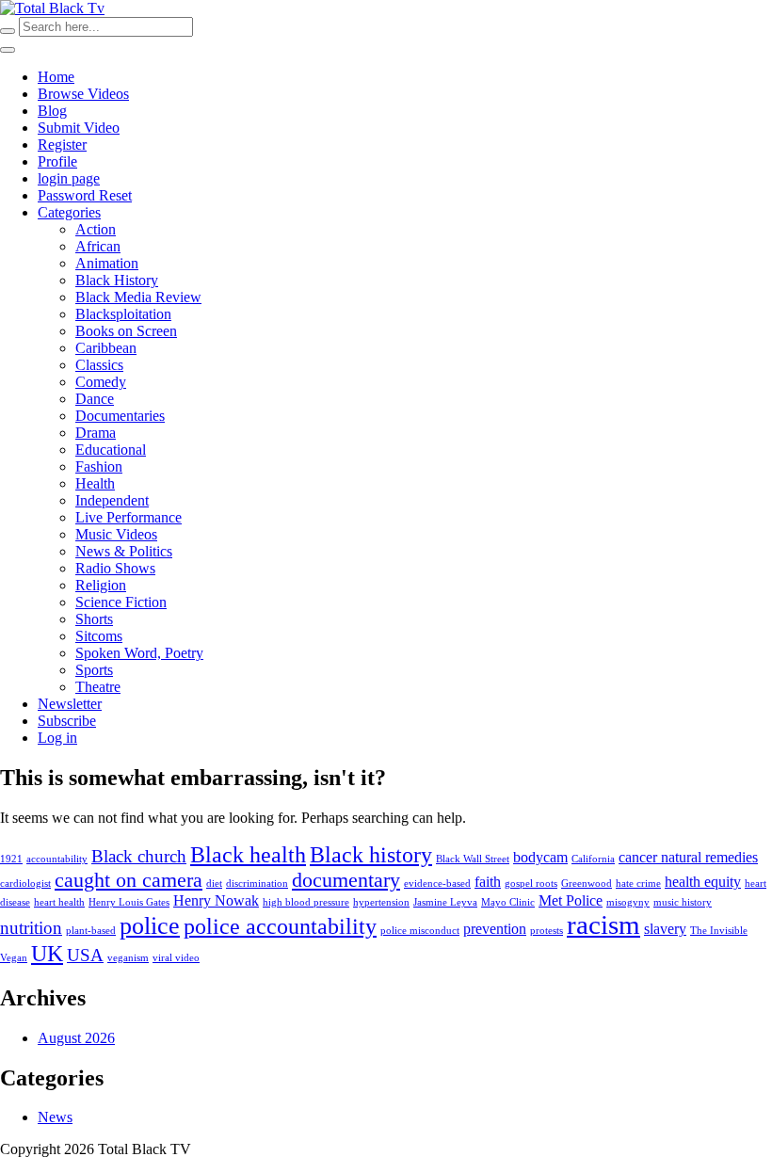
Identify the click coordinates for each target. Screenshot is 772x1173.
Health (95, 483)
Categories (69, 212)
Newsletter (70, 704)
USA (85, 955)
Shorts (94, 619)
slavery (665, 929)
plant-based (91, 930)
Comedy (100, 382)
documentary (346, 880)
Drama (95, 433)
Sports (94, 670)
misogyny (628, 902)
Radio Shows (115, 568)
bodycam (540, 857)
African (98, 246)
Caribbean (106, 348)
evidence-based (437, 883)
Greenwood (586, 883)
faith (487, 882)
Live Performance (128, 517)
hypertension (381, 902)
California (593, 859)
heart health (59, 902)
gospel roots (531, 883)
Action (95, 229)
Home (56, 77)
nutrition (31, 928)
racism (603, 924)
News (55, 1117)
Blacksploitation (123, 314)
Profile (57, 161)
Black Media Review (138, 297)
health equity (703, 882)
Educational (110, 450)
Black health (248, 854)
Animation (106, 263)
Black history (371, 854)
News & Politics (123, 551)
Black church (138, 856)
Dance (94, 399)
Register (62, 145)
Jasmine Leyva (445, 902)
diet (214, 883)
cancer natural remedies (688, 857)
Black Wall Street (472, 859)
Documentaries (120, 416)
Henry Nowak (216, 900)
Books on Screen (126, 331)
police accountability (280, 926)
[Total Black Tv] (52, 8)
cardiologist (25, 883)
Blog (52, 111)
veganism (128, 958)
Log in (57, 738)
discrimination (257, 883)
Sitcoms (98, 636)
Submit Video (79, 128)
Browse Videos (83, 94)
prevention (494, 929)
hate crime (638, 883)
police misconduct (419, 930)
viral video (176, 958)
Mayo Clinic (508, 902)
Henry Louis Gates (128, 902)
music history (682, 902)
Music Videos (116, 534)
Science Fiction (121, 602)
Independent (112, 500)
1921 (11, 859)
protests (546, 930)
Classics (99, 365)
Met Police (571, 900)
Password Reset (85, 195)
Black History (116, 280)
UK (47, 953)
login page (69, 178)
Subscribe (67, 721)
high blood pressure (306, 902)
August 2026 (76, 1038)
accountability (57, 859)
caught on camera (128, 880)
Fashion (98, 466)
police (150, 925)
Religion (100, 585)
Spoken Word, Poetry (139, 653)
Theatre (98, 687)
